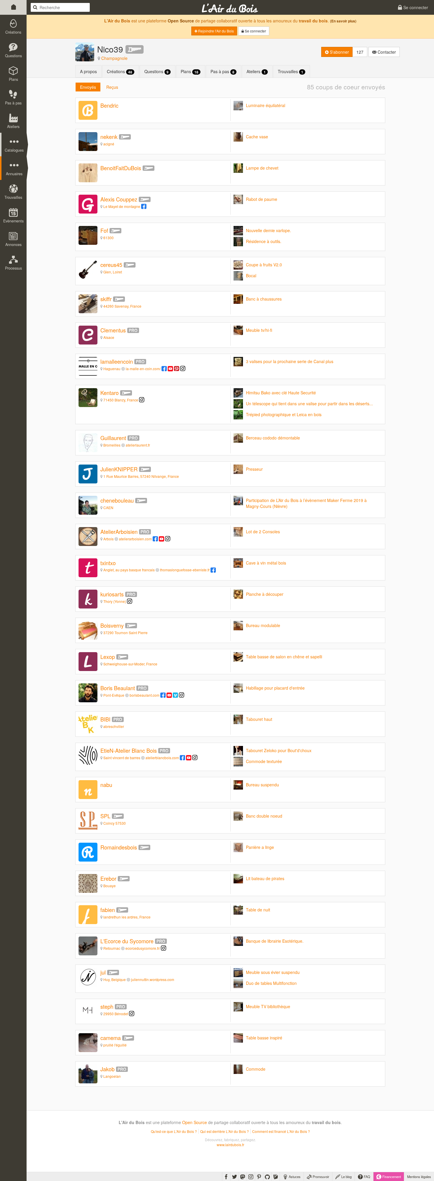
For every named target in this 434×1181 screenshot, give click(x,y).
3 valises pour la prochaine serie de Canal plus (289, 361)
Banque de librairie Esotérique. (275, 941)
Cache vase (257, 137)
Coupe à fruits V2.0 (264, 265)
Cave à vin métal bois (266, 563)
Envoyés (88, 87)
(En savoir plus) (343, 21)
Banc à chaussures (264, 299)
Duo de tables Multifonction (271, 983)
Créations (119, 71)
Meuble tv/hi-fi (259, 330)
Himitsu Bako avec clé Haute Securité (281, 393)
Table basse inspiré (264, 1038)
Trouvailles (290, 71)
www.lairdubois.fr (230, 1144)
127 (359, 52)
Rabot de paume (261, 199)
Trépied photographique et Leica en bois (284, 414)
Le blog (346, 1176)
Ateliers (256, 71)
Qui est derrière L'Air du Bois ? (224, 1131)
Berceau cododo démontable (273, 438)
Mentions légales (419, 1176)
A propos (88, 71)
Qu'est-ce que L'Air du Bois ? (174, 1131)
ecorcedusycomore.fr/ (142, 948)
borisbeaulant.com (144, 695)
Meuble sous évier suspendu (273, 972)
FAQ (366, 1176)
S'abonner (339, 52)
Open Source (181, 21)
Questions (156, 71)
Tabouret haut (259, 719)
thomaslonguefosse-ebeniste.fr (185, 569)
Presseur (254, 469)
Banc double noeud (264, 816)
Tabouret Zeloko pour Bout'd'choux (278, 750)
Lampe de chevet (262, 168)
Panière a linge (260, 847)
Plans (189, 71)
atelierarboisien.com (135, 538)
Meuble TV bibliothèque (268, 1006)
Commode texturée (264, 761)
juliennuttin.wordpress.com (152, 979)
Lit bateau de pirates (265, 878)
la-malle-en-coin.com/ (143, 368)
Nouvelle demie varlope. (268, 230)
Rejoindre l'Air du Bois (215, 30)
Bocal (251, 275)
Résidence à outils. (263, 241)
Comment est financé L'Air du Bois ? (281, 1131)
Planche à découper (264, 594)
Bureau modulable (263, 625)
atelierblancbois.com (162, 757)
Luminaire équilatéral (265, 105)
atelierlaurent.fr (138, 444)
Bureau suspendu (262, 785)
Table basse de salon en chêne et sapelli (284, 657)
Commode (255, 1069)
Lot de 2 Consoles (263, 531)
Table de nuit (258, 910)
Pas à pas (222, 71)
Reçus (112, 87)
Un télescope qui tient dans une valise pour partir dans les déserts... (309, 403)
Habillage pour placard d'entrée (275, 688)
